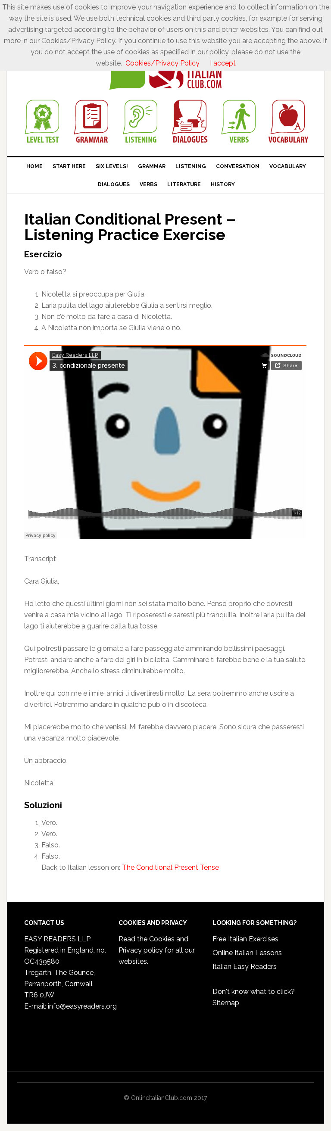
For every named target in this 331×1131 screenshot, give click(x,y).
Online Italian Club (165, 72)
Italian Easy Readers (244, 966)
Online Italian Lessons (247, 953)
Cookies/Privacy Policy (162, 63)
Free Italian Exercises (245, 939)
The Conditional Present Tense (170, 867)
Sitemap (225, 1003)
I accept (223, 63)
